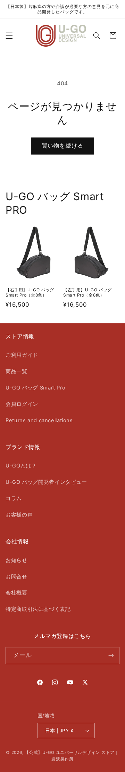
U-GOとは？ (21, 466)
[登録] (111, 655)
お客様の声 (19, 515)
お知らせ (16, 560)
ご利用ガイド (22, 355)
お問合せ (16, 577)
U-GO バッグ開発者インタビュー (46, 482)
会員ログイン (22, 404)
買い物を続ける (62, 145)
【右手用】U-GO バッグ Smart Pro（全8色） (30, 292)
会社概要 (16, 593)
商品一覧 (16, 371)
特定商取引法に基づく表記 (38, 609)
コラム (14, 498)
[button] (9, 35)
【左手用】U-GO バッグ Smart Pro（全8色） (87, 292)
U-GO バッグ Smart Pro (35, 388)
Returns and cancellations (39, 420)
